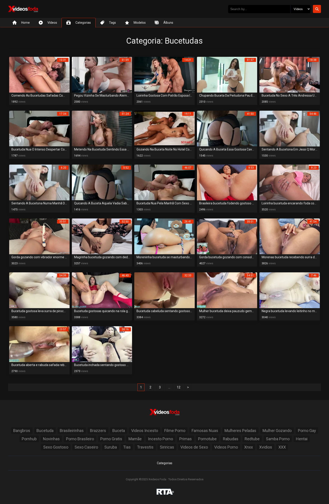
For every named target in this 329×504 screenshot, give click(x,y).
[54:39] (39, 290)
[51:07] (227, 74)
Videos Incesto (144, 430)
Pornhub (29, 438)
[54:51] (227, 290)
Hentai (302, 438)
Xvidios (265, 447)
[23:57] (39, 344)
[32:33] (164, 290)
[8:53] (227, 182)
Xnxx (248, 447)
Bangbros (21, 430)
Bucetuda (44, 430)
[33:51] (39, 236)
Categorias (164, 463)
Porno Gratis (111, 438)
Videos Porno (226, 447)
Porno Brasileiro (80, 438)
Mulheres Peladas (240, 430)
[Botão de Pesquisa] (317, 9)
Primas (185, 438)
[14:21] (164, 74)
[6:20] (39, 182)
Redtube (252, 438)
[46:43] (102, 290)
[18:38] (289, 74)
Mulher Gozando (277, 430)
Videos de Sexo (194, 447)
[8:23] (289, 182)
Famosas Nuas (205, 430)
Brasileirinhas (72, 430)
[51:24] (102, 128)
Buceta (118, 430)
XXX (282, 447)
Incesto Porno (160, 438)
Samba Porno (278, 438)
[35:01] (227, 236)
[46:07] (164, 182)
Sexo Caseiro (86, 447)
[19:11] (164, 128)
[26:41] (164, 236)
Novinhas (51, 438)
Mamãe (135, 438)
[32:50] (102, 236)
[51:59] (102, 74)
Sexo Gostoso (55, 447)
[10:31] (39, 74)
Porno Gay (307, 430)
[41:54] (289, 236)
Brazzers (98, 430)
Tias (127, 447)
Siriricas (167, 447)
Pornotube (207, 438)
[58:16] (102, 344)
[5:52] (102, 182)
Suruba (110, 447)
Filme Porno (174, 430)
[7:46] (289, 290)
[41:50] (227, 128)
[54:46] (289, 128)
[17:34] (39, 128)
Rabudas (230, 438)
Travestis (145, 447)
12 (178, 387)
